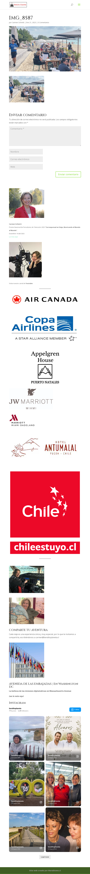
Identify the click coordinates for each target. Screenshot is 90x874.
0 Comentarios (43, 22)
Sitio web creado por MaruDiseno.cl (45, 870)
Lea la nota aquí (16, 696)
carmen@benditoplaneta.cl (47, 637)
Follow (76, 709)
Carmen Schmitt (18, 22)
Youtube (29, 283)
